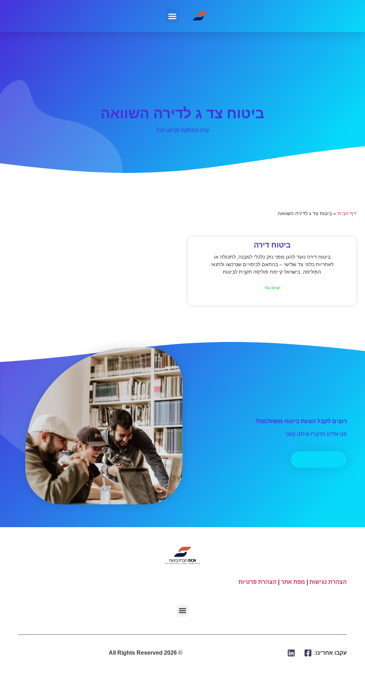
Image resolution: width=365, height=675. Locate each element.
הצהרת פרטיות (257, 582)
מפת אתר (293, 582)
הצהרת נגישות (328, 582)
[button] (172, 16)
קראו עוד (272, 287)
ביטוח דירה (272, 245)
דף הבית (347, 213)
